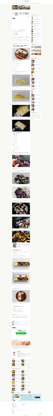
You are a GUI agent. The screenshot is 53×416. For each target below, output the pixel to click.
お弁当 (37, 114)
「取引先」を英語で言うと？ (36, 41)
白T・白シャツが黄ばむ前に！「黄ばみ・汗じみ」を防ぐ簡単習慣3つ (36, 19)
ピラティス (38, 115)
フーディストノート (23, 403)
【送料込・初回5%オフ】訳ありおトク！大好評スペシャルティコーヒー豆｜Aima (37, 27)
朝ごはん (33, 114)
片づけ (32, 119)
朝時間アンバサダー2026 (14, 405)
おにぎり (39, 114)
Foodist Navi (23, 405)
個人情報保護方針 (13, 411)
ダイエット (35, 115)
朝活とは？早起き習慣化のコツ (14, 406)
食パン (32, 115)
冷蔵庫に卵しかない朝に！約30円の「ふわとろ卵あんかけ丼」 (37, 21)
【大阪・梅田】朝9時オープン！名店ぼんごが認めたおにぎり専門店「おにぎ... (37, 33)
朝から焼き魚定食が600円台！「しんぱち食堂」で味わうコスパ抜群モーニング (37, 29)
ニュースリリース (13, 413)
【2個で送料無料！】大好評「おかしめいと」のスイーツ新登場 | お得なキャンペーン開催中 (37, 24)
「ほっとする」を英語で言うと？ (36, 39)
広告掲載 (13, 412)
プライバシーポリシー (14, 407)
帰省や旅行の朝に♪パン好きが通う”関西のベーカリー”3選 (37, 37)
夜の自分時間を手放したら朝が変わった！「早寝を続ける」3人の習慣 (37, 35)
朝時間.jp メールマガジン (14, 403)
